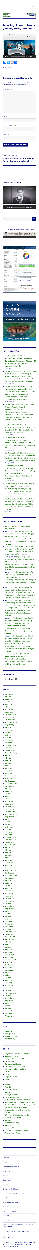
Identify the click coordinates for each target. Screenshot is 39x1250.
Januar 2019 (9, 927)
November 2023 (10, 778)
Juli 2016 (8, 1003)
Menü (33, 6)
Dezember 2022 (10, 806)
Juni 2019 (8, 914)
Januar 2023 (9, 804)
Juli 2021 (8, 850)
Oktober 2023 (10, 781)
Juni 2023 (8, 791)
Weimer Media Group (12, 1133)
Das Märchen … (10, 1061)
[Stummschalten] (31, 56)
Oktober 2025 (10, 720)
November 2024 (10, 748)
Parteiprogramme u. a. (13, 1095)
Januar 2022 (9, 835)
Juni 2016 (8, 1006)
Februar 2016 (9, 1016)
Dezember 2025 (10, 714)
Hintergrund (9, 1082)
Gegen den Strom (11, 1077)
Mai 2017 (8, 978)
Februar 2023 (9, 801)
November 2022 (10, 809)
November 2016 (10, 993)
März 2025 (9, 737)
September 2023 (11, 783)
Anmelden (8, 1031)
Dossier (7, 1072)
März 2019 (8, 921)
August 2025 (9, 725)
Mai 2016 (8, 1008)
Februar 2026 (10, 709)
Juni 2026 (8, 699)
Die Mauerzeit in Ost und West (16, 1069)
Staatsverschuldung (12, 1123)
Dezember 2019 (10, 898)
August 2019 (9, 909)
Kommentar (8, 89)
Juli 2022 (8, 819)
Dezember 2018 (10, 929)
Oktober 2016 (10, 995)
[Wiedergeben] (5, 56)
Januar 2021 (9, 865)
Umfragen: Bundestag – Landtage (17, 1130)
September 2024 (11, 753)
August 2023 (9, 786)
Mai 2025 (8, 732)
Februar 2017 (9, 985)
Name (5, 117)
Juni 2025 (8, 730)
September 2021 (10, 845)
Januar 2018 (9, 957)
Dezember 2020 (10, 868)
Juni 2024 (8, 760)
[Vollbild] (34, 56)
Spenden (8, 1120)
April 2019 (8, 919)
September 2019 (11, 906)
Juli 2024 (8, 758)
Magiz (7, 526)
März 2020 (9, 891)
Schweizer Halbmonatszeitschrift (17, 1115)
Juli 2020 (8, 881)
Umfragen (6, 1171)
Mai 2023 (8, 794)
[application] (19, 45)
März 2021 (8, 860)
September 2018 (10, 937)
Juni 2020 (8, 883)
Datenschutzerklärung (13, 1064)
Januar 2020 (9, 896)
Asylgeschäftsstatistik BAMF (15, 1059)
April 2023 (8, 796)
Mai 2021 (8, 855)
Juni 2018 (8, 944)
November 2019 (10, 901)
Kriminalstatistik (11, 1089)
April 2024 (8, 766)
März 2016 (8, 1013)
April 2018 (8, 949)
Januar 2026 (9, 712)
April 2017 (8, 980)
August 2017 (9, 970)
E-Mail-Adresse (9, 126)
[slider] (18, 56)
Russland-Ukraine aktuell (12, 1202)
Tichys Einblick (10, 1128)
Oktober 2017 (9, 965)
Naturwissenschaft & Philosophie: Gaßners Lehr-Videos (18, 1226)
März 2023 (8, 799)
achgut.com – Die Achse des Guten (17, 1054)
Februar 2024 (9, 771)
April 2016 (8, 1011)
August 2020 (9, 878)
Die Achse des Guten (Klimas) (15, 1066)
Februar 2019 (9, 924)
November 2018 (10, 932)
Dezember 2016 (10, 990)
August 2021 (9, 847)
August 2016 (9, 1001)
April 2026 (8, 704)
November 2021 (10, 840)
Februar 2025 (9, 740)
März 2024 (9, 768)
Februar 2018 (9, 955)
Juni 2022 (8, 822)
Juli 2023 (8, 789)
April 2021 (8, 858)
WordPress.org (10, 1039)
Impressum (9, 1084)
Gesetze (8, 1079)
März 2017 (8, 983)
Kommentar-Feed (11, 1036)
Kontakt (8, 1087)
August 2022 (9, 817)
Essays (7, 1074)
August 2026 (9, 694)
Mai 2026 (8, 702)
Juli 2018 (8, 942)
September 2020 (11, 875)
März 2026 (9, 707)
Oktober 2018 (9, 934)
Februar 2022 (9, 832)
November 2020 (10, 870)
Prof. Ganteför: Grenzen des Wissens (18, 1100)
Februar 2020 (9, 893)
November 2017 (10, 962)
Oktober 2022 (10, 812)
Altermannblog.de (11, 1056)
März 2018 (8, 952)
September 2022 (11, 814)
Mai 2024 (8, 763)
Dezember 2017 (10, 960)
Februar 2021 (9, 863)
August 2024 (9, 755)
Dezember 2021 (10, 837)
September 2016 (11, 998)
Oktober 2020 (10, 873)
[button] (19, 45)
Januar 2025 (9, 743)
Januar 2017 (9, 988)
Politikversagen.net (12, 1097)
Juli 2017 (8, 972)
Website (6, 134)
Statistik (8, 1125)
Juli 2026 (8, 697)
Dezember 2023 (10, 776)
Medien (7, 1092)
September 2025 (11, 722)
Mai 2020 (8, 886)
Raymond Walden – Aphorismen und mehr (20, 1102)
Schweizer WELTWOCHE (13, 1118)
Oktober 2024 (10, 750)
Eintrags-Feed (10, 1034)
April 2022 (8, 827)
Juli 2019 (8, 911)
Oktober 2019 (10, 904)
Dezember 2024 (10, 745)
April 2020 (8, 888)
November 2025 (10, 717)
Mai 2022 (8, 824)
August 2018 (9, 939)
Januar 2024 (9, 773)
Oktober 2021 (9, 842)
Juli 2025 (8, 727)
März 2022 (9, 829)
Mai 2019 (8, 916)
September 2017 (10, 967)
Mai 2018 (8, 947)
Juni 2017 (8, 975)
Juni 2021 (8, 852)
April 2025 (8, 735)
